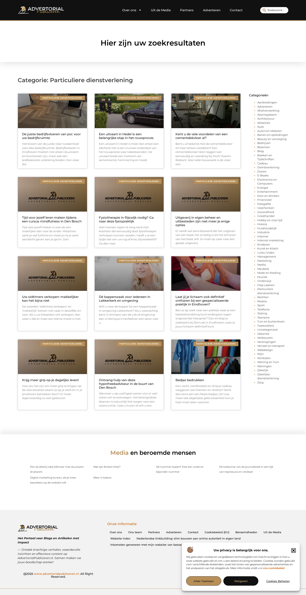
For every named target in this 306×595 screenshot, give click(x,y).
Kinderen (263, 244)
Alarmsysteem (267, 114)
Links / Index (265, 252)
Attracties (263, 122)
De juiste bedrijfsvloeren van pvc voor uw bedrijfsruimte (51, 136)
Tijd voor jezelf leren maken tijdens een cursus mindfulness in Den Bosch (52, 219)
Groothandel (266, 216)
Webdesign (265, 350)
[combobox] (274, 10)
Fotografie (264, 204)
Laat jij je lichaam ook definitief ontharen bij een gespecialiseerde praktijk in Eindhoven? (202, 300)
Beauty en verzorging (272, 139)
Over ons (129, 10)
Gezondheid (265, 212)
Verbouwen (265, 337)
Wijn (260, 354)
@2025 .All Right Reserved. (58, 575)
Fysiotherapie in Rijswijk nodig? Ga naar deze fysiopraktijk (126, 219)
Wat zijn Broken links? (107, 466)
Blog (260, 151)
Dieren (262, 171)
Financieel (264, 199)
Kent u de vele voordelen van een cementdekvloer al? (201, 136)
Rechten (263, 297)
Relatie (262, 301)
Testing (262, 313)
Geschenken (265, 207)
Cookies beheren (278, 581)
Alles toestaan (204, 581)
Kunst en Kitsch (267, 248)
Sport (261, 305)
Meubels (263, 268)
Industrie (263, 232)
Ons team (135, 532)
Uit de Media (161, 10)
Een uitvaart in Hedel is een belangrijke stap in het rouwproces (126, 136)
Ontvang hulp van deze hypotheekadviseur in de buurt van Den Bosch (126, 383)
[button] (293, 550)
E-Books (263, 175)
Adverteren (211, 10)
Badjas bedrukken (189, 380)
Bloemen (263, 147)
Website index (120, 538)
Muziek (262, 277)
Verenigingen (266, 341)
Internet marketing (270, 240)
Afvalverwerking (268, 110)
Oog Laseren (266, 285)
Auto (260, 126)
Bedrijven (264, 143)
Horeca (262, 224)
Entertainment (267, 191)
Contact (236, 10)
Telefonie (263, 309)
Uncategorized (267, 329)
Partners (187, 10)
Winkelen (264, 358)
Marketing (264, 260)
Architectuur (265, 118)
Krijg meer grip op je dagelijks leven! (50, 380)
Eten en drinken (268, 195)
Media (261, 264)
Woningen (264, 366)
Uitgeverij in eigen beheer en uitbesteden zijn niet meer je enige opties (202, 221)
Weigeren (241, 581)
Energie (262, 187)
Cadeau (262, 163)
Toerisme (263, 317)
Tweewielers (265, 325)
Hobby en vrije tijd (269, 220)
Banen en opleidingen (272, 134)
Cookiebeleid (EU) (217, 532)
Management (266, 256)
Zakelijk (262, 370)
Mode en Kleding (269, 272)
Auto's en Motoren (269, 131)
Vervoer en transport (271, 345)
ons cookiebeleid (273, 568)
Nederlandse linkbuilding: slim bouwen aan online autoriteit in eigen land (189, 538)
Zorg (260, 382)
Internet (262, 236)
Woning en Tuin (268, 362)
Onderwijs (264, 281)
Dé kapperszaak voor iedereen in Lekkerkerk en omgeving (124, 298)
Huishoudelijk (267, 228)
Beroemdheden (246, 532)
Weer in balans (102, 477)
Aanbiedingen (267, 102)
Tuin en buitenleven (271, 321)
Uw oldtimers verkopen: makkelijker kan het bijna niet (50, 298)
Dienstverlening (268, 167)
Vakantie (263, 333)
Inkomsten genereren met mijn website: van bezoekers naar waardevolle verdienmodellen (173, 544)
